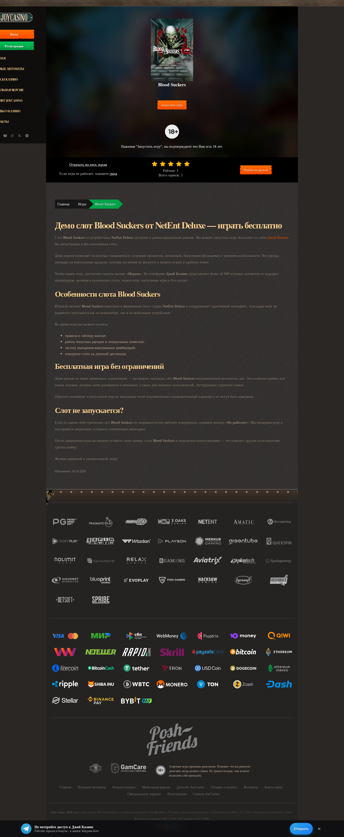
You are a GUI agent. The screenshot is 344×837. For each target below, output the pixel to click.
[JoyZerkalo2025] (26, 135)
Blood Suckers (105, 204)
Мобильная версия (156, 787)
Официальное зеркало (144, 793)
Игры (82, 204)
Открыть (301, 828)
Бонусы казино (124, 787)
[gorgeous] (187, 163)
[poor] (162, 163)
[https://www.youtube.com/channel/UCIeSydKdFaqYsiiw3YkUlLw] (5, 135)
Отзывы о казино (224, 787)
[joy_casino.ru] (12, 135)
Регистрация (176, 793)
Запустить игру (172, 105)
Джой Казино (278, 237)
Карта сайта (273, 787)
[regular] (171, 163)
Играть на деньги (256, 170)
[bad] (154, 163)
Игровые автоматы (92, 787)
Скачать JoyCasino (206, 793)
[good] (179, 163)
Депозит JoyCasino (190, 787)
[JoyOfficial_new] (19, 135)
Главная (63, 204)
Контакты (251, 787)
